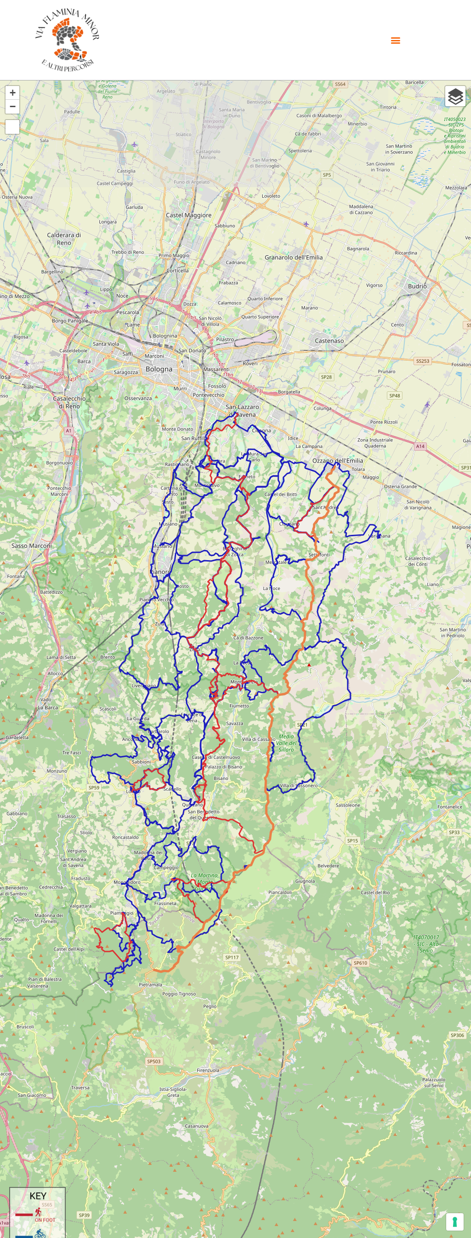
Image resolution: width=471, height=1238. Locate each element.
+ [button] (13, 92)
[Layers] (455, 96)
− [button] (13, 106)
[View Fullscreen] (12, 127)
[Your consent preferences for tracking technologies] (455, 1222)
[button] (395, 39)
